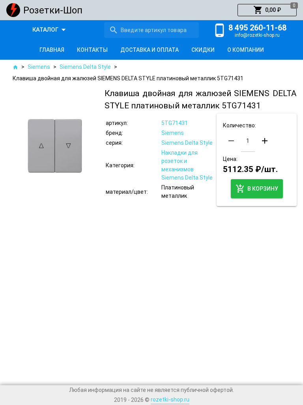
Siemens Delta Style (85, 67)
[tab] (52, 50)
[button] (267, 10)
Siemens (39, 67)
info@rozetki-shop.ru (257, 35)
